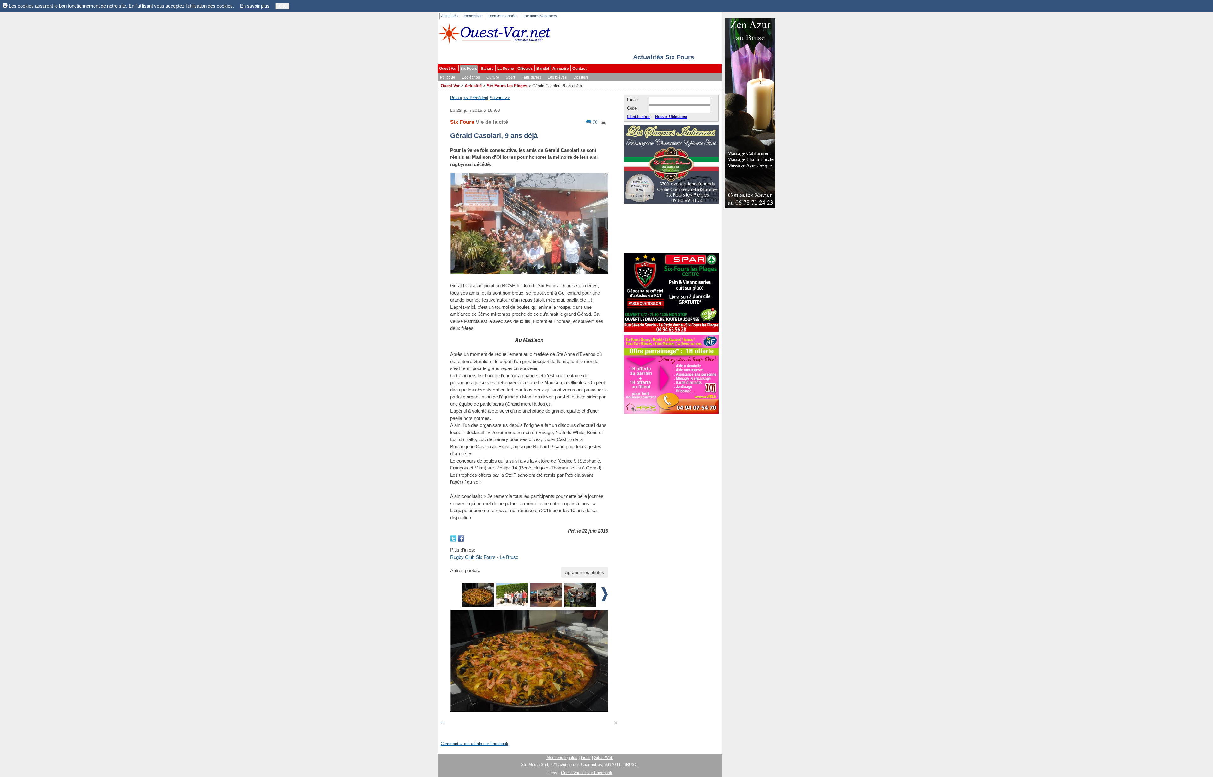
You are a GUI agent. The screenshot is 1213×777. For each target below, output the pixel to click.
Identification (638, 116)
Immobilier (473, 16)
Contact (579, 68)
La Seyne (505, 68)
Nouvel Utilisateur (671, 116)
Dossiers (580, 77)
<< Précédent (475, 97)
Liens (586, 757)
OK (282, 6)
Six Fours (468, 68)
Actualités (449, 16)
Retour (456, 97)
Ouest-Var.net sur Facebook (586, 772)
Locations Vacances (539, 16)
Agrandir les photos (584, 572)
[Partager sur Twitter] (454, 538)
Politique (447, 77)
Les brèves (557, 77)
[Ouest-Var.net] (494, 33)
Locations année (502, 16)
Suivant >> (500, 97)
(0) (595, 122)
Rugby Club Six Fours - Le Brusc (484, 557)
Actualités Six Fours (663, 57)
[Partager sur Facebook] (461, 538)
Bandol (542, 68)
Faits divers (531, 77)
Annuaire (560, 68)
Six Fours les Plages (507, 85)
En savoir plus (254, 6)
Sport (510, 77)
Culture (492, 77)
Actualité (473, 85)
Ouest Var (448, 68)
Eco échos (471, 77)
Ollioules (525, 68)
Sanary (487, 68)
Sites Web (603, 757)
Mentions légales (561, 757)
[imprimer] (604, 122)
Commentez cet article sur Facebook (474, 743)
